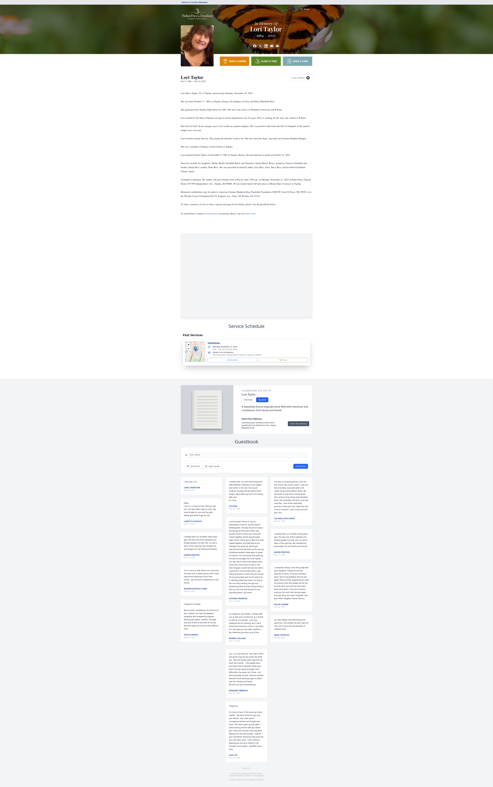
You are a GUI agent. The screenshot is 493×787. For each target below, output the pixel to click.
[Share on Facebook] (254, 46)
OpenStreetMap (249, 780)
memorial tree (211, 213)
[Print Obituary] (277, 46)
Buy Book (262, 400)
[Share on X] (260, 46)
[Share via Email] (271, 46)
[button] (195, 349)
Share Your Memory (298, 423)
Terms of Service (253, 776)
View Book (248, 400)
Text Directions (232, 360)
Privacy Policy (239, 776)
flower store (250, 213)
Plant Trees (283, 360)
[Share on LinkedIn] (266, 46)
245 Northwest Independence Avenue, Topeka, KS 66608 (237, 355)
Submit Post (301, 466)
